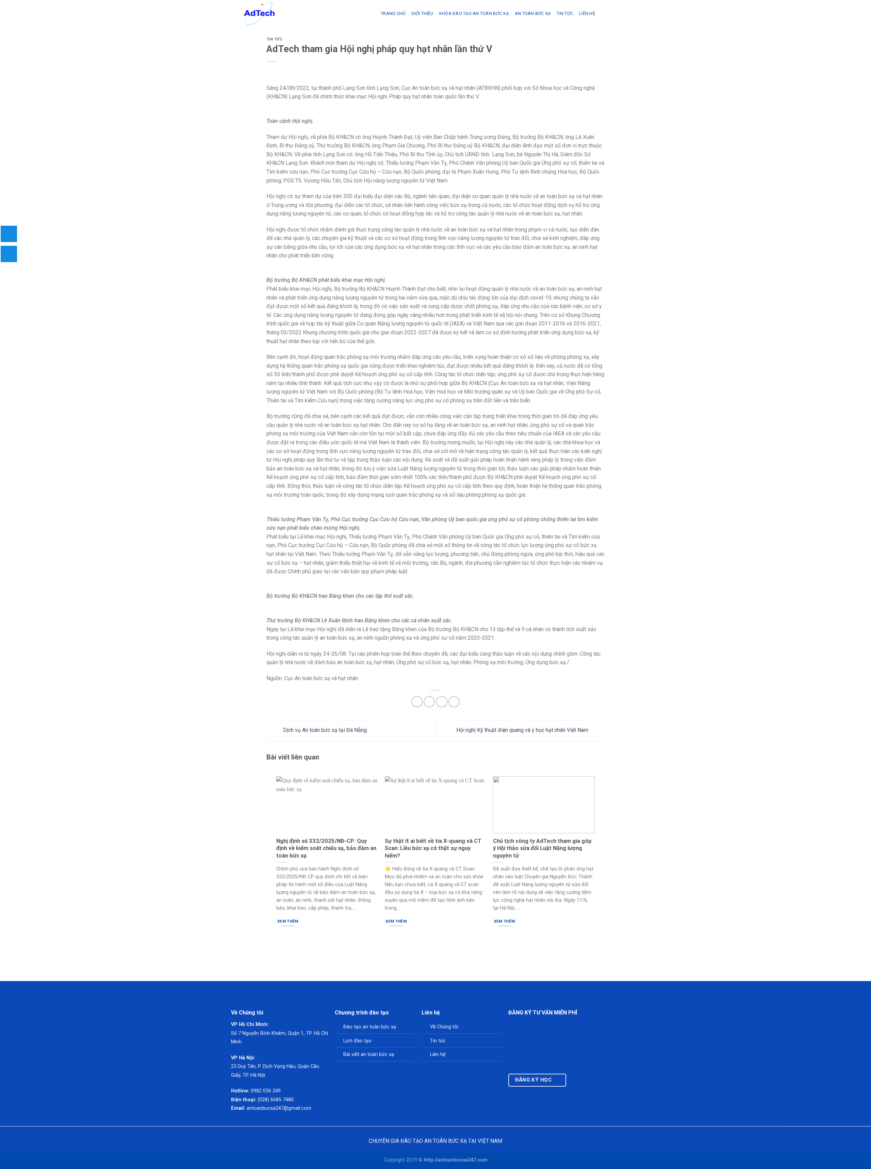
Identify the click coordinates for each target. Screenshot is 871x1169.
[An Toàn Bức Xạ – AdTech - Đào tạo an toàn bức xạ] (301, 13)
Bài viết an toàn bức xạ (368, 1054)
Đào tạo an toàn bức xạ (369, 1027)
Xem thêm (287, 921)
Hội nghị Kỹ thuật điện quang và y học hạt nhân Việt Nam (523, 730)
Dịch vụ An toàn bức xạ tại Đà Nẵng (324, 730)
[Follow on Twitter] (590, 1082)
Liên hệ (587, 13)
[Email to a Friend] (441, 701)
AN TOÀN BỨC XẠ (533, 13)
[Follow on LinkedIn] (596, 1082)
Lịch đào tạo (357, 1041)
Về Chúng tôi (444, 1027)
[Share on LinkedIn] (454, 701)
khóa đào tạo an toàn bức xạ (474, 13)
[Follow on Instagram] (583, 1082)
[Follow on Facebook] (576, 1082)
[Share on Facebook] (417, 701)
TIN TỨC (565, 13)
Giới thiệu (422, 13)
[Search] (603, 13)
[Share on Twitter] (429, 701)
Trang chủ (393, 13)
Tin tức (438, 1041)
